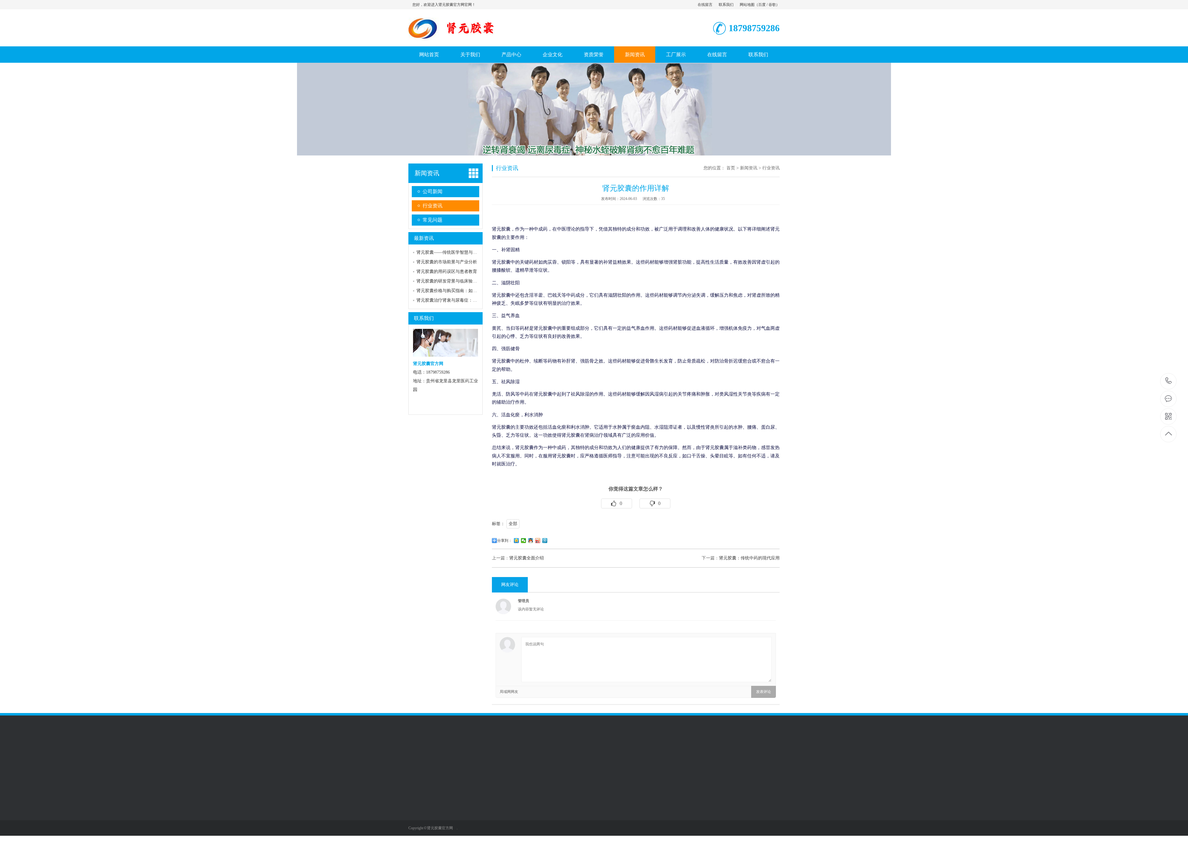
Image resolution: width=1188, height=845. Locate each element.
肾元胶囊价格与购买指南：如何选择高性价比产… (464, 290)
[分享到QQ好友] (530, 540)
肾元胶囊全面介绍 (526, 558)
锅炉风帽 (525, 756)
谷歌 (772, 4)
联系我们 (726, 4)
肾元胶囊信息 (612, 756)
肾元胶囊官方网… (468, 828)
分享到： (504, 540)
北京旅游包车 (551, 756)
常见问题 (432, 220)
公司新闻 (432, 191)
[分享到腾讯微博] (545, 540)
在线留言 (705, 4)
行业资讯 (432, 205)
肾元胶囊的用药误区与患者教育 (446, 271)
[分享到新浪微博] (537, 540)
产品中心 (511, 54)
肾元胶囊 (460, 801)
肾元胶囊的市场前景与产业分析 (446, 262)
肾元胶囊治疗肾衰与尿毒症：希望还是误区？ (459, 300)
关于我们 (470, 54)
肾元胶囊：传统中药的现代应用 (749, 558)
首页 (730, 168)
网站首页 (429, 54)
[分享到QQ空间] (516, 540)
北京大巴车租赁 (497, 756)
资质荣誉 (594, 54)
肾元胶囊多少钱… (468, 810)
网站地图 (747, 4)
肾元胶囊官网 (464, 838)
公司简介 (417, 801)
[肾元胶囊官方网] (478, 39)
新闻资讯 (635, 54)
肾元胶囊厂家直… (468, 819)
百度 (762, 4)
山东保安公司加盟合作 (456, 756)
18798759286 (1168, 381)
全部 (513, 523)
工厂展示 (676, 54)
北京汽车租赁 (582, 756)
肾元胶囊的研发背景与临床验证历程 (451, 281)
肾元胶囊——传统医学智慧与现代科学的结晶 (459, 252)
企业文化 (552, 54)
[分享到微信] (523, 540)
